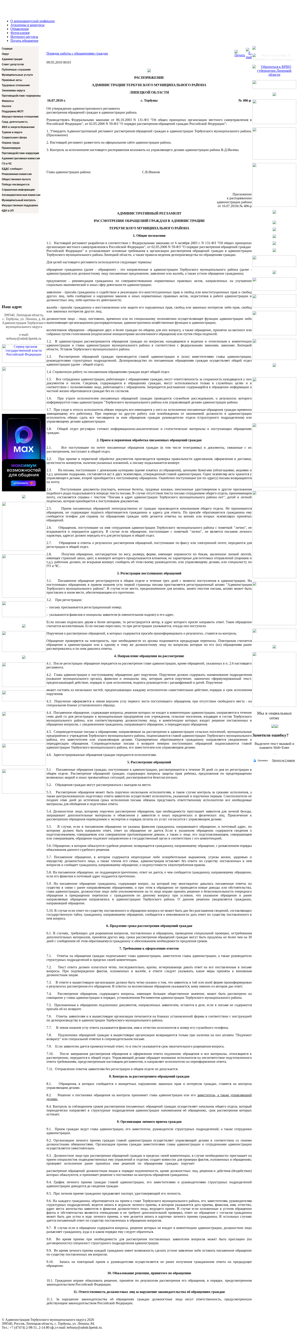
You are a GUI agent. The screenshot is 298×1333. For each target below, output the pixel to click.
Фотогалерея (19, 33)
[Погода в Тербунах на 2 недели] (283, 760)
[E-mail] (249, 57)
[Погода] (260, 760)
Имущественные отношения (20, 116)
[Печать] (240, 55)
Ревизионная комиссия (17, 174)
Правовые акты (12, 80)
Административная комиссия (20, 158)
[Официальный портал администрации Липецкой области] (24, 616)
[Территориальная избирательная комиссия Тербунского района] (24, 626)
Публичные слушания (16, 69)
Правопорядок (11, 147)
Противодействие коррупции (20, 153)
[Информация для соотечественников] (24, 686)
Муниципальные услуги (17, 74)
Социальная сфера (14, 137)
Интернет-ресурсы (24, 37)
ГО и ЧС (7, 163)
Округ (5, 53)
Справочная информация (18, 189)
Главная (7, 48)
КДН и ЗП (8, 210)
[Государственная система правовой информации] (24, 700)
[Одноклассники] (273, 727)
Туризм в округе (12, 132)
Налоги (6, 106)
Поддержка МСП (12, 111)
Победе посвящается (15, 184)
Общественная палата (16, 179)
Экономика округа (13, 90)
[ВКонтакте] (276, 727)
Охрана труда (11, 142)
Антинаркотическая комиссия (20, 194)
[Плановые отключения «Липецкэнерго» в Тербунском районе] (24, 739)
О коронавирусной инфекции (32, 21)
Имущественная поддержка (20, 205)
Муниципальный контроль (19, 200)
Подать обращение (24, 40)
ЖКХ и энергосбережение (18, 127)
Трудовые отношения (16, 85)
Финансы (8, 100)
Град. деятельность (15, 121)
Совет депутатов (13, 64)
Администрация (12, 59)
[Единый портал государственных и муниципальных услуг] (24, 409)
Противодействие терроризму (20, 95)
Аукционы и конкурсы (27, 25)
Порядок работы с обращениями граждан (77, 53)
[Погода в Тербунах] (274, 757)
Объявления (19, 29)
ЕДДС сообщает (12, 168)
